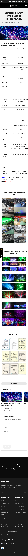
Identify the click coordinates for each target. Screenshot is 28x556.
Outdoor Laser (5, 503)
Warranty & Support (20, 512)
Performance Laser (6, 500)
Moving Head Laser (6, 506)
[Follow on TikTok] (12, 540)
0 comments (23, 22)
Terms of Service (20, 509)
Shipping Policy (19, 506)
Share (15, 383)
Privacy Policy (11, 421)
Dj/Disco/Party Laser (5, 513)
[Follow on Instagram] (5, 540)
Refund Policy (19, 503)
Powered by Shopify (14, 552)
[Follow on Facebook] (2, 540)
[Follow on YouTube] (9, 540)
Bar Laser (4, 509)
